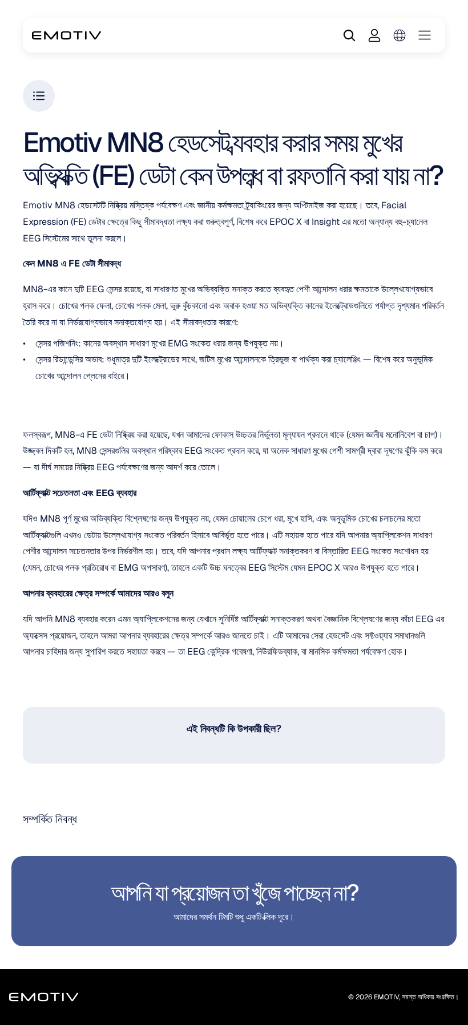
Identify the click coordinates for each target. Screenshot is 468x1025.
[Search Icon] (349, 35)
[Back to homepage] (66, 35)
